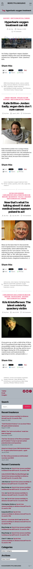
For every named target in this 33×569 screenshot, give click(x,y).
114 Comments (27, 215)
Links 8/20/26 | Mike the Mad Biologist (14, 474)
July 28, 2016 (15, 215)
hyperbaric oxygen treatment (15, 86)
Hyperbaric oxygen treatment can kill (16, 23)
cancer (22, 83)
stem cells (20, 183)
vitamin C (6, 185)
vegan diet (27, 183)
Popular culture (22, 97)
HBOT (5, 86)
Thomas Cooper (18, 90)
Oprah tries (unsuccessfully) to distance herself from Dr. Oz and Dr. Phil (16, 506)
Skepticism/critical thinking (20, 18)
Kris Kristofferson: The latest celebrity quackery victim (16, 305)
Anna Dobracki (11, 83)
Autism (17, 83)
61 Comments (17, 31)
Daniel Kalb (12, 283)
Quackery (6, 18)
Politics (21, 196)
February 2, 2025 (21, 29)
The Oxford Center (9, 90)
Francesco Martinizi (12, 85)
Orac (12, 29)
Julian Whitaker (18, 379)
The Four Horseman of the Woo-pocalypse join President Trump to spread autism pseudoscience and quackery (16, 441)
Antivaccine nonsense (16, 193)
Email (3, 393)
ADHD (5, 83)
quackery (19, 88)
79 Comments (27, 113)
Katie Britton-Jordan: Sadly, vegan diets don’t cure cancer (16, 106)
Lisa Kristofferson (16, 381)
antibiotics (6, 377)
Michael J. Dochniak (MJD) (10, 519)
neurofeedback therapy (10, 88)
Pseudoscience (16, 296)
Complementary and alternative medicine (16, 195)
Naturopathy (13, 196)
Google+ (4, 395)
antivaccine (7, 282)
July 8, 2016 (15, 312)
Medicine (13, 97)
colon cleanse (14, 282)
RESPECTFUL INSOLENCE (16, 3)
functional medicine (23, 85)
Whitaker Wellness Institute (16, 383)
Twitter (4, 391)
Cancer (7, 97)
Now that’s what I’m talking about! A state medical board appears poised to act (16, 207)
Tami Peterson (26, 88)
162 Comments (26, 312)
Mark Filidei (24, 381)
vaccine (12, 287)
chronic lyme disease (16, 377)
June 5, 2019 (15, 113)
